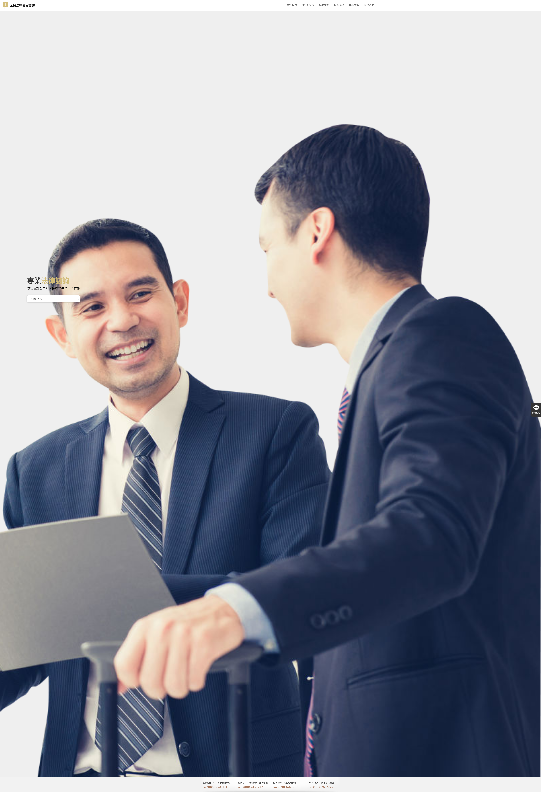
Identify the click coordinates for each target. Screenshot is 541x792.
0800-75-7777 (323, 787)
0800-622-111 (217, 787)
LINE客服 (536, 413)
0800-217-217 (252, 787)
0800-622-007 (288, 787)
